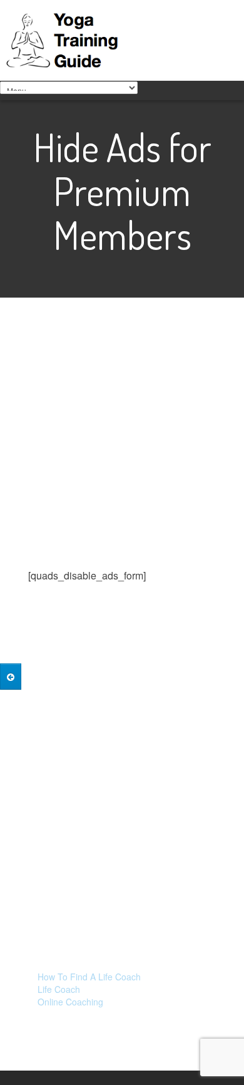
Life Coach (59, 989)
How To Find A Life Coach (89, 976)
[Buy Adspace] (10, 676)
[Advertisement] (122, 445)
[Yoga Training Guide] (65, 38)
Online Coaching (70, 1001)
